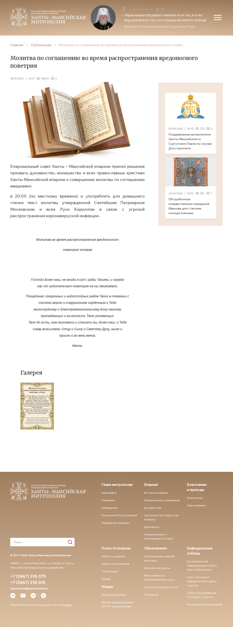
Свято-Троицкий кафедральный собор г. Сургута (202, 581)
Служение (108, 500)
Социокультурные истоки (161, 587)
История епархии (156, 492)
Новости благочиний (115, 563)
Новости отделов (113, 556)
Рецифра (66, 604)
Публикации (41, 45)
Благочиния (194, 498)
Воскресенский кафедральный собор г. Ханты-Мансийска (202, 565)
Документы (151, 527)
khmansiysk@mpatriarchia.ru (29, 588)
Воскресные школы (157, 568)
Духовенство (153, 507)
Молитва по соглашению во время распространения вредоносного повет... (122, 45)
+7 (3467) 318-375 (28, 576)
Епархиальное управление (162, 500)
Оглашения (151, 594)
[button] (140, 9)
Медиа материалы (113, 594)
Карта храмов (196, 505)
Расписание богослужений (119, 515)
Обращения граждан (115, 522)
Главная (16, 45)
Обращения (109, 507)
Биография (108, 492)
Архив (105, 579)
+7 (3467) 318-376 (27, 582)
